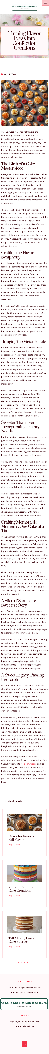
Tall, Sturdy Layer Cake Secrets (21, 940)
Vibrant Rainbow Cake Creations (21, 889)
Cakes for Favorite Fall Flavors (21, 838)
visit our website (29, 764)
